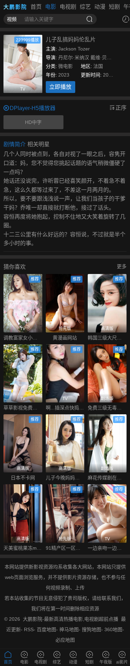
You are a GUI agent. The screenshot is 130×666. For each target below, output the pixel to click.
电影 (50, 7)
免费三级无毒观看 (107, 407)
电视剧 (68, 7)
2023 (63, 75)
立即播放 (60, 87)
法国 (98, 66)
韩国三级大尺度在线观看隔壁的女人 (107, 337)
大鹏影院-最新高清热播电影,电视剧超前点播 (70, 619)
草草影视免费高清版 (22, 407)
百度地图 (46, 629)
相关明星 (38, 144)
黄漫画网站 (65, 337)
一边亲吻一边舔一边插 (107, 548)
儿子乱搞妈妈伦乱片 (71, 39)
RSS (29, 629)
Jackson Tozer (74, 49)
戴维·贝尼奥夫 (105, 57)
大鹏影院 (15, 7)
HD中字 (33, 122)
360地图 (113, 629)
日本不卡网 (23, 477)
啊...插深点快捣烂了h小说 (65, 407)
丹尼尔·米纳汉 (73, 57)
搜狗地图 (91, 629)
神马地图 (69, 629)
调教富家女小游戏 (22, 337)
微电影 (65, 66)
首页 (36, 7)
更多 (122, 266)
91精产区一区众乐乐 (65, 548)
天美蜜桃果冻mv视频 (22, 548)
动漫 (99, 7)
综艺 (85, 7)
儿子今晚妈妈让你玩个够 (65, 477)
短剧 (114, 7)
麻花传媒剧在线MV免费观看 (107, 477)
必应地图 (65, 640)
